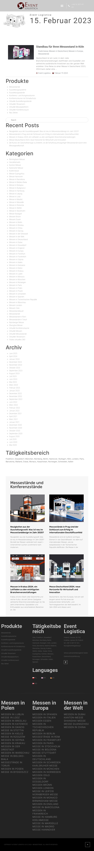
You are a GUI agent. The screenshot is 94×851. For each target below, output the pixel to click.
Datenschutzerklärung (72, 656)
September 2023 (15, 371)
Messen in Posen (16, 291)
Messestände (43, 54)
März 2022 (13, 405)
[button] (62, 6)
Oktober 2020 (14, 431)
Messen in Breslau (16, 225)
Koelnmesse (43, 51)
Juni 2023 (13, 379)
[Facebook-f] (66, 662)
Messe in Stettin (15, 208)
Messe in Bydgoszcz (17, 188)
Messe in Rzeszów (16, 205)
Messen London (15, 305)
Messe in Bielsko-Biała (18, 182)
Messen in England (16, 248)
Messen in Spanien (16, 297)
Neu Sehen (13, 113)
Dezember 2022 (15, 393)
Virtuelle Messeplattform (18, 107)
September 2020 (15, 433)
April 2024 (13, 356)
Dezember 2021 (15, 413)
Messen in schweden (17, 294)
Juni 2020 (13, 442)
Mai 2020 (13, 445)
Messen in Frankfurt (17, 254)
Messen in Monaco (16, 277)
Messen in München (17, 279)
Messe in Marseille (16, 202)
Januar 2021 (14, 422)
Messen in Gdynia (16, 259)
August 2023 (14, 373)
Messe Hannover (16, 176)
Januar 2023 (14, 391)
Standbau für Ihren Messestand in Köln (60, 46)
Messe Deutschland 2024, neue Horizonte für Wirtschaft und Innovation (37, 140)
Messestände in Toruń (18, 319)
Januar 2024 (14, 359)
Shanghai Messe (15, 325)
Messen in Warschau (17, 302)
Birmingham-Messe (17, 159)
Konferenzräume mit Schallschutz (22, 98)
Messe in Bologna (16, 185)
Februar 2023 (14, 388)
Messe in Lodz (15, 196)
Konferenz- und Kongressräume (22, 95)
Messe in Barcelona (17, 179)
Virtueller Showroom (17, 104)
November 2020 (15, 428)
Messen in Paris (15, 285)
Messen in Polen (15, 288)
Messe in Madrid (15, 199)
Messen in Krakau (16, 271)
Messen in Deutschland (58, 51)
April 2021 (13, 416)
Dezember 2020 (15, 425)
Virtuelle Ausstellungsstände (20, 101)
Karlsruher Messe (16, 168)
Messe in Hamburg (16, 191)
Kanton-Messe (15, 165)
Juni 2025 (13, 353)
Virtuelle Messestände (18, 334)
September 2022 (15, 399)
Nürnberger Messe (16, 322)
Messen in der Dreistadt (18, 234)
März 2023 (13, 385)
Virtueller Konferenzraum (19, 110)
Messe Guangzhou (16, 174)
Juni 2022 (13, 402)
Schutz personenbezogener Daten (76, 653)
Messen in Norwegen (17, 282)
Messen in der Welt (16, 237)
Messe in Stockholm (17, 211)
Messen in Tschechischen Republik (23, 299)
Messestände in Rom (17, 317)
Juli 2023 (13, 376)
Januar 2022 (14, 411)
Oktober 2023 (14, 368)
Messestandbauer (16, 311)
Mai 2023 (13, 382)
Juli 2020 (13, 439)
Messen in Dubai (15, 242)
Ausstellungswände (17, 93)
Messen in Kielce (15, 268)
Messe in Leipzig (15, 194)
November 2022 (15, 396)
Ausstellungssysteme (17, 90)
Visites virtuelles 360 (17, 340)
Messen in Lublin (15, 274)
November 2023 (15, 365)
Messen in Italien (15, 262)
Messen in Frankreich (17, 257)
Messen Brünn (15, 216)
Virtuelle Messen (15, 331)
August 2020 (14, 436)
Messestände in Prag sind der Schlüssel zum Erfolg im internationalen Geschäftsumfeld (44, 134)
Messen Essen (15, 219)
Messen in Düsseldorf (17, 245)
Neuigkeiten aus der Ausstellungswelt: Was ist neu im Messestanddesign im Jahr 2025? (44, 131)
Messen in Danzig (16, 231)
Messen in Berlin (15, 222)
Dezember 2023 (15, 362)
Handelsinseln (14, 162)
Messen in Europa (76, 51)
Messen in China (15, 228)
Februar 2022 (14, 408)
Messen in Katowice (17, 265)
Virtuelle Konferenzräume (19, 328)
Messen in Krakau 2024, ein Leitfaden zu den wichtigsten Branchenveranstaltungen (42, 137)
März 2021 (13, 419)
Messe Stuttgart (15, 214)
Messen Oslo (14, 308)
